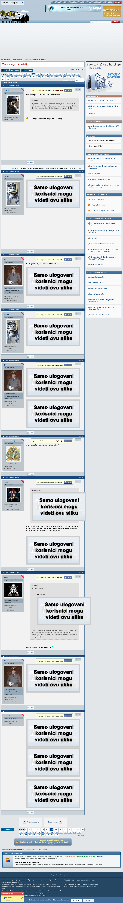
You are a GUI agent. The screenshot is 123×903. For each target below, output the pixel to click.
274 (33, 74)
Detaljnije (100, 856)
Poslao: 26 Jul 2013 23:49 (12, 711)
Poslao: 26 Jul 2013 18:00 (12, 436)
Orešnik (92, 114)
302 (79, 77)
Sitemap (62, 875)
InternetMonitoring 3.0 (97, 294)
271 (20, 74)
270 (16, 74)
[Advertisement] (61, 42)
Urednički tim (71, 875)
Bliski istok (93, 238)
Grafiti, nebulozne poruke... (98, 288)
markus (6, 176)
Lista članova (97, 2)
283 (73, 74)
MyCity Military (56, 2)
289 (21, 77)
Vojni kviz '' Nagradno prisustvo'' (100, 179)
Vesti (77, 880)
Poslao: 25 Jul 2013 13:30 (12, 309)
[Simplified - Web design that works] (95, 886)
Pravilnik (88, 2)
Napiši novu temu (12, 70)
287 (12, 77)
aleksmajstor (8, 441)
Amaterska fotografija (96, 277)
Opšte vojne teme (17, 59)
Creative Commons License (90, 884)
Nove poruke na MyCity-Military (99, 218)
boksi (6, 716)
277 (47, 74)
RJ (5, 259)
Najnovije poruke (52, 875)
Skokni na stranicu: (69, 80)
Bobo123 (7, 577)
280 (60, 74)
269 (11, 74)
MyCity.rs (82, 880)
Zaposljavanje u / (8, 899)
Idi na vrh (81, 835)
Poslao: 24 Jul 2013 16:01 (12, 85)
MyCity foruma (41, 895)
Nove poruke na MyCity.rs (96, 272)
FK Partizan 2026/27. (96, 283)
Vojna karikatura (95, 174)
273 (29, 74)
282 (69, 74)
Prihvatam (76, 900)
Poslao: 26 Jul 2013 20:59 (12, 572)
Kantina (82, 2)
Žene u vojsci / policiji (39, 59)
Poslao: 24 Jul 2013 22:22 (12, 171)
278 (51, 74)
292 (34, 77)
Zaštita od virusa (90, 880)
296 (52, 77)
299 (65, 77)
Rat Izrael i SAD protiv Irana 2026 (101, 100)
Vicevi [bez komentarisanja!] (99, 315)
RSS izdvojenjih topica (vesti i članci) (102, 211)
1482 (7, 79)
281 (65, 74)
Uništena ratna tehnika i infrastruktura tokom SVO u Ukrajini (102, 258)
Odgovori (28, 70)
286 (7, 77)
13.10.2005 (81, 69)
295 (47, 77)
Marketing (117, 2)
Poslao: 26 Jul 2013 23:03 (12, 656)
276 (42, 74)
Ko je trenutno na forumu (13, 853)
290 (25, 77)
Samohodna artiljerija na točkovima (101, 244)
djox (5, 90)
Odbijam (88, 900)
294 (43, 77)
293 (39, 77)
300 (70, 77)
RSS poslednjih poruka (97, 205)
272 (25, 74)
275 (38, 74)
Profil (31, 162)
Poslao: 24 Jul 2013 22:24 (12, 254)
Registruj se (73, 2)
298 (61, 77)
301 (74, 77)
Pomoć (110, 2)
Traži (104, 2)
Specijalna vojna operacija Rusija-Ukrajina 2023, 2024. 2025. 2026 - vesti (103, 250)
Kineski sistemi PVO (96, 265)
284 (78, 74)
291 (30, 77)
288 (16, 77)
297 (56, 77)
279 (56, 74)
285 (3, 77)
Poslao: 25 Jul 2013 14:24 (12, 360)
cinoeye (6, 482)
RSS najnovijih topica (96, 199)
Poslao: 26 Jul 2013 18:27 (12, 477)
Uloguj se (65, 2)
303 (3, 79)
